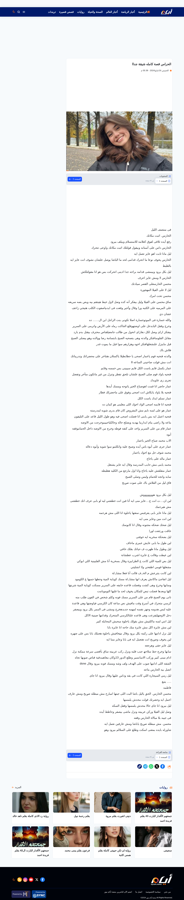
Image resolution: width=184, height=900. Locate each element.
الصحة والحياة (95, 11)
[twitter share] (157, 766)
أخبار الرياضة (128, 11)
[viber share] (145, 766)
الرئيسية (142, 11)
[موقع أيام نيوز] (163, 11)
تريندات (52, 11)
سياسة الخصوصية (153, 892)
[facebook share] (162, 766)
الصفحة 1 (163, 181)
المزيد (18, 787)
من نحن (167, 892)
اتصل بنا (138, 892)
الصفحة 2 (77, 179)
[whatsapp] (139, 766)
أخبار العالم (112, 11)
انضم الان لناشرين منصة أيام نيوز (118, 892)
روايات (80, 11)
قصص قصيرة (66, 11)
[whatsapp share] (151, 766)
